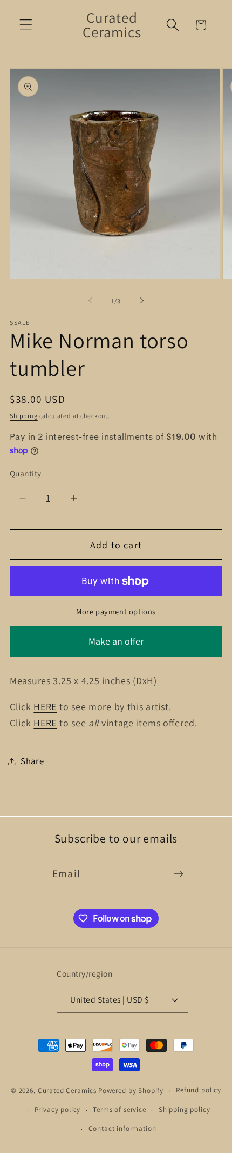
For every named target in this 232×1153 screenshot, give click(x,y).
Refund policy (198, 1090)
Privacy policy (58, 1109)
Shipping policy (184, 1109)
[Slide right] (142, 301)
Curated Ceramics (67, 1090)
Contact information (122, 1128)
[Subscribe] (178, 874)
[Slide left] (90, 301)
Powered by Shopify (130, 1090)
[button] (26, 25)
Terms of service (119, 1109)
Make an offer (116, 646)
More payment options (116, 611)
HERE (45, 706)
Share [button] (32, 761)
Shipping (24, 416)
